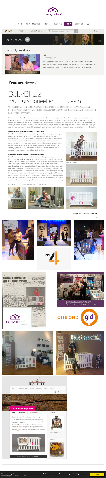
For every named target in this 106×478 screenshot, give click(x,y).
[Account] (88, 24)
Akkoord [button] (97, 475)
